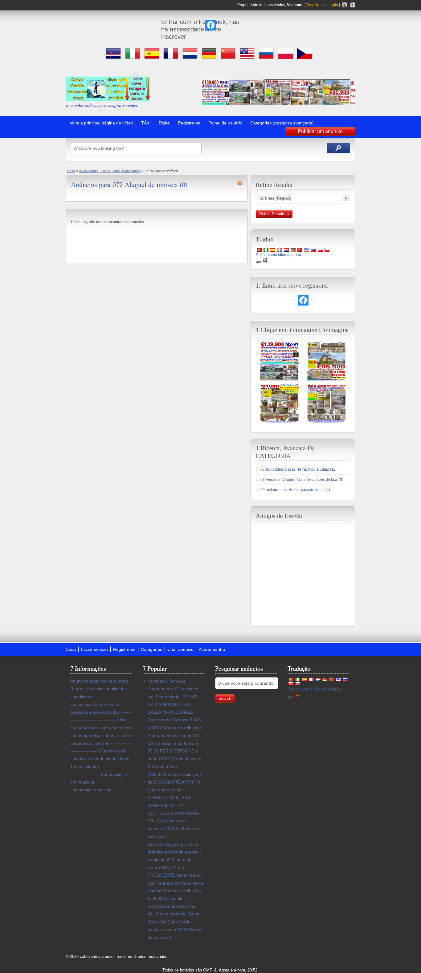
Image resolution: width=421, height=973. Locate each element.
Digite (164, 122)
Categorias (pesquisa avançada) (282, 122)
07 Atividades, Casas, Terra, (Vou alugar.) (110, 171)
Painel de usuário (225, 122)
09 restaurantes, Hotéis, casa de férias (292, 490)
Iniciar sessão (94, 649)
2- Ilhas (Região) (275, 198)
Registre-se (316, 5)
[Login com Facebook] (210, 25)
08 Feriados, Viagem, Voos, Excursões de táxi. (299, 479)
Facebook (352, 4)
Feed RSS (344, 4)
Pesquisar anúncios (338, 148)
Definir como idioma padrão (279, 255)
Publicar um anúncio (320, 131)
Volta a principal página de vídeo (101, 122)
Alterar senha (212, 649)
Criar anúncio (180, 649)
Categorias (151, 649)
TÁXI (146, 122)
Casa (71, 171)
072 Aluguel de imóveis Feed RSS (239, 182)
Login (333, 5)
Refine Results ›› (274, 214)
